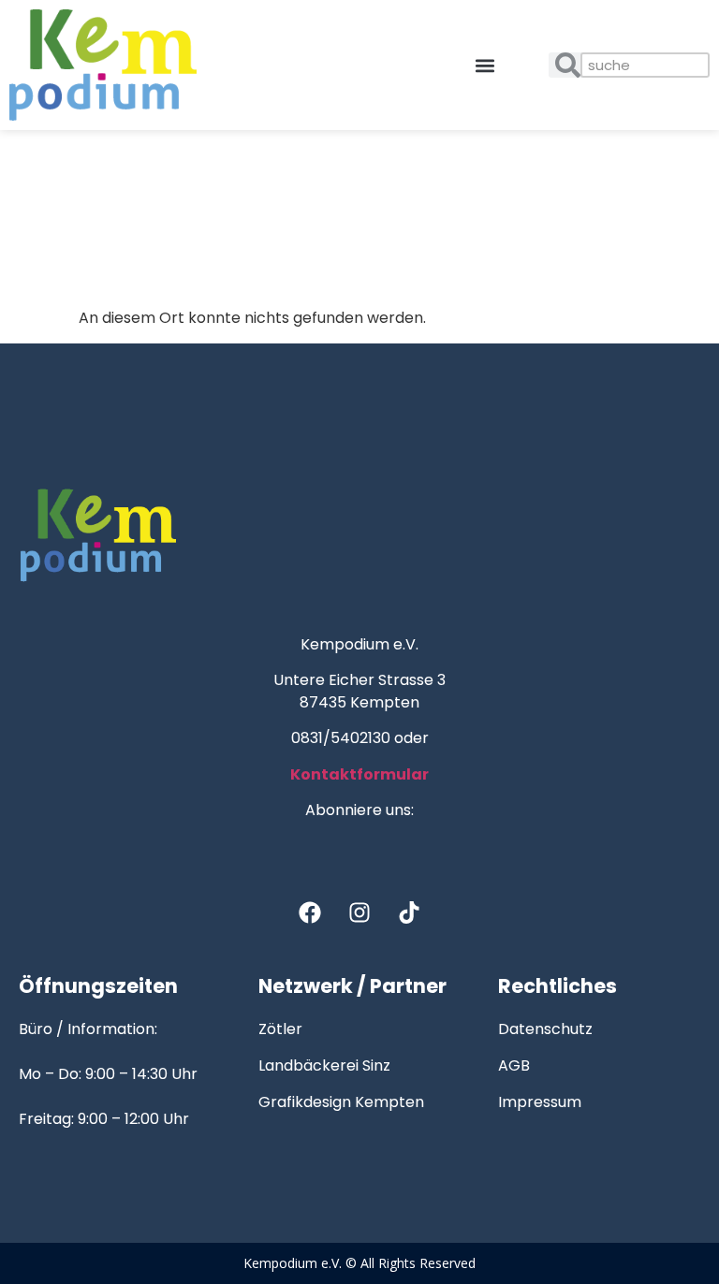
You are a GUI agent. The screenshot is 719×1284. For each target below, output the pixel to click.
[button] (485, 65)
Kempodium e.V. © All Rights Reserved (359, 1263)
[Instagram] (359, 912)
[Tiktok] (409, 912)
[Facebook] (309, 912)
